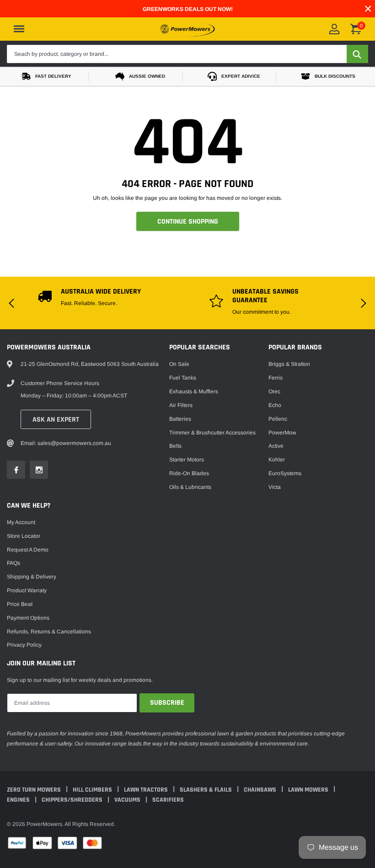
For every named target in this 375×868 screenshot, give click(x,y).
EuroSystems (284, 473)
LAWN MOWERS (309, 790)
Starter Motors (186, 459)
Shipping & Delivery (31, 576)
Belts (175, 446)
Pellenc (277, 419)
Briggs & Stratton (289, 364)
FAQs (13, 563)
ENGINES (19, 800)
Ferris (275, 378)
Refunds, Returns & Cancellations (49, 631)
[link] (16, 470)
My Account (21, 522)
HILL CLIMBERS (93, 790)
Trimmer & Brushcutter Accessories (212, 432)
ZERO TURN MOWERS (34, 790)
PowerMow (282, 432)
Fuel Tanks (182, 378)
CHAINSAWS (261, 790)
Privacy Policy (24, 645)
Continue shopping (187, 221)
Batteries (180, 419)
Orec (274, 391)
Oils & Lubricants (190, 487)
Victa (274, 487)
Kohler (276, 459)
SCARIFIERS (168, 800)
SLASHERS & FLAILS (206, 790)
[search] (357, 54)
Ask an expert (55, 419)
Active (276, 446)
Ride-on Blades (189, 473)
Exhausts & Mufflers (193, 391)
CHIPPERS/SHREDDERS (73, 800)
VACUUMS (128, 800)
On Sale (179, 364)
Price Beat (19, 604)
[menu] (19, 29)
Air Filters (181, 405)
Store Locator (23, 536)
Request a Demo (27, 550)
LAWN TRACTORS (146, 790)
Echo (274, 405)
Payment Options (28, 618)
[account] (334, 29)
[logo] (187, 28)
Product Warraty (27, 590)
